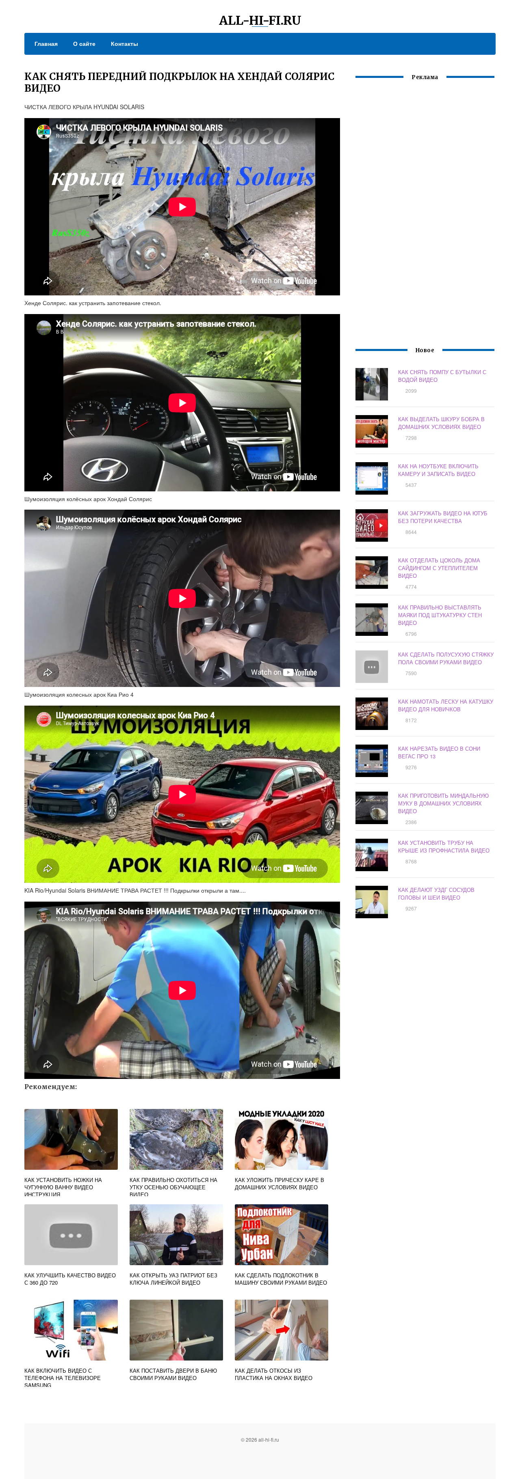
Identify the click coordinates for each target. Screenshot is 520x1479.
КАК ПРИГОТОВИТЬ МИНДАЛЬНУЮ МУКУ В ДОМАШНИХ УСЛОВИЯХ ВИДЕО (443, 803)
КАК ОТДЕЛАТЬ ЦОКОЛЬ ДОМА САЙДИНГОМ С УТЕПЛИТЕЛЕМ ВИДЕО (439, 567)
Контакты (124, 43)
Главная (46, 43)
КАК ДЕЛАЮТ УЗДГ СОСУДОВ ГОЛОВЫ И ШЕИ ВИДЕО (436, 893)
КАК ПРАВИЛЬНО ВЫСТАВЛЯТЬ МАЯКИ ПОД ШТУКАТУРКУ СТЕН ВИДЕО (440, 614)
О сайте (84, 43)
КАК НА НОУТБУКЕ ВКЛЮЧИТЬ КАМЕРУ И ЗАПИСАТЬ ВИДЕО (438, 470)
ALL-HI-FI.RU (260, 20)
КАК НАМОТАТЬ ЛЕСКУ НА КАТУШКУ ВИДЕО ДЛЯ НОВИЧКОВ (445, 705)
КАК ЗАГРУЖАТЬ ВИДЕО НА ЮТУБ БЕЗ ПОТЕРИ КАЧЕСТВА (443, 517)
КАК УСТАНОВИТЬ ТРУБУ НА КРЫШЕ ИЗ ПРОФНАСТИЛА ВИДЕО (444, 846)
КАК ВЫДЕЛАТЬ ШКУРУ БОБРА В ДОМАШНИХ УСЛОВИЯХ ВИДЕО (441, 423)
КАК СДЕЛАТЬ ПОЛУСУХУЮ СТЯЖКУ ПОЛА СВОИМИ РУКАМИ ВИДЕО (446, 658)
